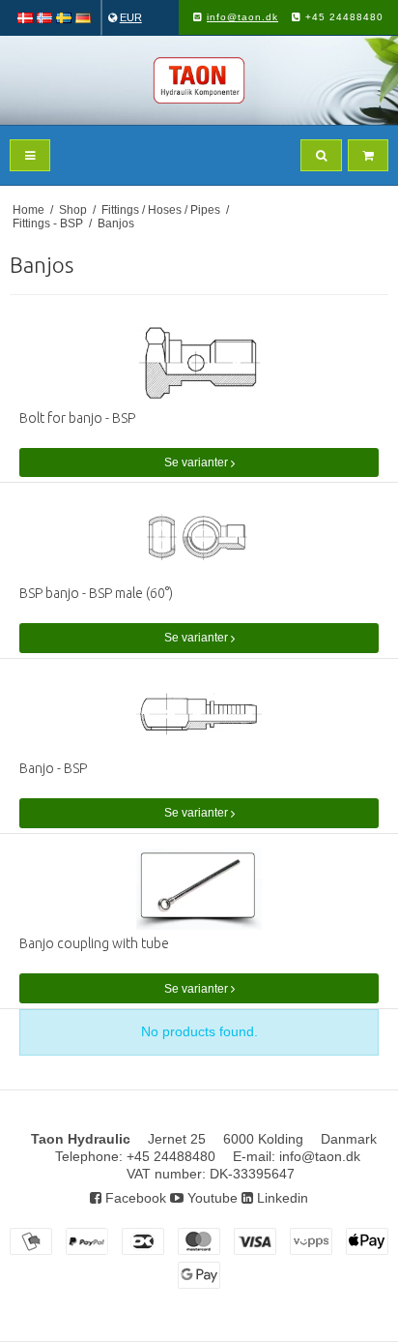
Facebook (133, 1198)
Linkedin (280, 1198)
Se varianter (197, 462)
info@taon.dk (242, 17)
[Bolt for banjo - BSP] (199, 363)
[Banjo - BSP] (199, 714)
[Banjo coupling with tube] (199, 890)
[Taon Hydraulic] (199, 80)
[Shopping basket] (368, 155)
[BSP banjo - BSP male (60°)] (199, 538)
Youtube (211, 1198)
